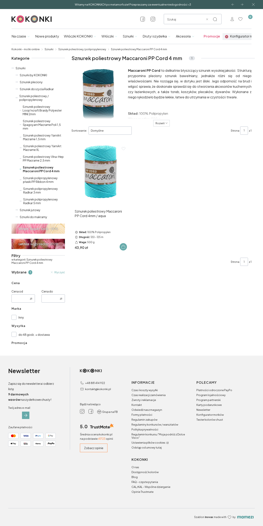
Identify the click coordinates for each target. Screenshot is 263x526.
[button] (215, 19)
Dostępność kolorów (145, 472)
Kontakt (137, 404)
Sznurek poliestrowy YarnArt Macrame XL (42, 147)
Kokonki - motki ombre (26, 49)
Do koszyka (123, 246)
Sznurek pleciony (31, 82)
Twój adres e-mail (19, 407)
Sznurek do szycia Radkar (37, 89)
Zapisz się (25, 415)
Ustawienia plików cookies (149, 442)
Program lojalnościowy (211, 395)
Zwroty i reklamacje (144, 400)
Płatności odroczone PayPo (214, 390)
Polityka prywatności (145, 429)
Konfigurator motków (210, 414)
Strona (235, 130)
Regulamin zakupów (144, 419)
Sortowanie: (79, 130)
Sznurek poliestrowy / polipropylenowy (82, 49)
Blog (135, 477)
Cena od (17, 291)
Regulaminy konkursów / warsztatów (155, 424)
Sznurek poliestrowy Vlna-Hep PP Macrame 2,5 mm (43, 158)
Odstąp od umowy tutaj (147, 447)
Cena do (47, 291)
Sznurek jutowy (30, 210)
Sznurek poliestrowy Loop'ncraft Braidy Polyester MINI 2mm (42, 110)
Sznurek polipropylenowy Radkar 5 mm (40, 201)
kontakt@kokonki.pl (98, 389)
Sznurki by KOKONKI (33, 75)
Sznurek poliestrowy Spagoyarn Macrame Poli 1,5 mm (42, 124)
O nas (135, 467)
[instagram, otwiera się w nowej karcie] (153, 19)
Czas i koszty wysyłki (145, 390)
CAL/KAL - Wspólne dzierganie (151, 486)
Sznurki (49, 49)
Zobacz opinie (93, 448)
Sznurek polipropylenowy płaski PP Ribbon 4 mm (40, 179)
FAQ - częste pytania (145, 482)
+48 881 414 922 (95, 383)
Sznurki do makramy (33, 217)
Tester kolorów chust (209, 419)
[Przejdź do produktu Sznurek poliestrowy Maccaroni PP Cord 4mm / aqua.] (100, 171)
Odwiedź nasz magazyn (147, 409)
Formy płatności (142, 414)
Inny (21, 317)
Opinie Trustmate (142, 491)
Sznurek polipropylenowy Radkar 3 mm (40, 190)
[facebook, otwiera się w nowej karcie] (142, 19)
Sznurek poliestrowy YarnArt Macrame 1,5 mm (42, 137)
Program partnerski (208, 400)
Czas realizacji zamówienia (149, 395)
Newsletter (203, 409)
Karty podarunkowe (209, 404)
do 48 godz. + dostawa (34, 334)
